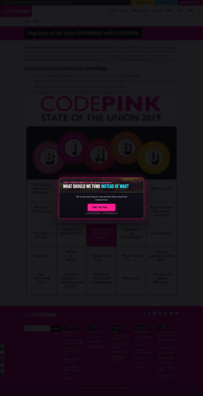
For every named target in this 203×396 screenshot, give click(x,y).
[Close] (140, 181)
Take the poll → (101, 207)
